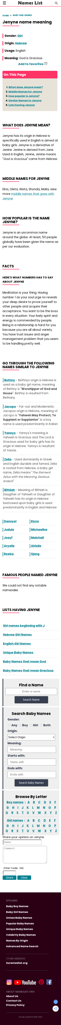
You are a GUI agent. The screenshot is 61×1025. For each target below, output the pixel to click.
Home (6, 15)
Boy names (15, 802)
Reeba (9, 554)
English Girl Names (17, 644)
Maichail (37, 538)
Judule (9, 529)
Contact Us (13, 1000)
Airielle (36, 546)
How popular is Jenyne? (24, 96)
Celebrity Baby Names (21, 935)
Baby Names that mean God (24, 661)
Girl (20, 36)
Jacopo (10, 407)
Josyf (8, 538)
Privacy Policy (15, 1005)
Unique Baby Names (18, 652)
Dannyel (10, 521)
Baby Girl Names (22, 15)
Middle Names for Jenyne (25, 91)
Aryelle (9, 546)
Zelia (7, 459)
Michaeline (39, 529)
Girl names (15, 820)
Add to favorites (31, 64)
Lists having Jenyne (21, 105)
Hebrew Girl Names (17, 635)
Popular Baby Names (20, 923)
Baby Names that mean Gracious (28, 670)
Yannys (10, 433)
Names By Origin (17, 940)
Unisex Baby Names (19, 918)
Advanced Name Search (22, 946)
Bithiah (9, 490)
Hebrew (21, 43)
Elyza (35, 521)
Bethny (9, 380)
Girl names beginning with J (24, 626)
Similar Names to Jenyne (24, 100)
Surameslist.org (17, 963)
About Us (12, 996)
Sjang (35, 554)
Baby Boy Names (17, 906)
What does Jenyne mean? (25, 87)
